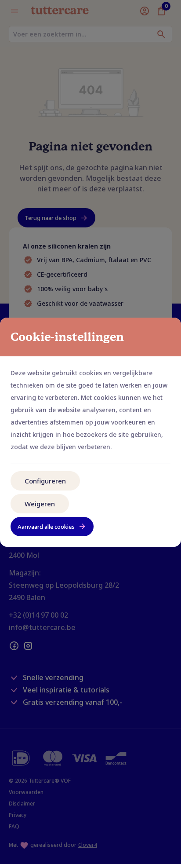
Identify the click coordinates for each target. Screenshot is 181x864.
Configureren (45, 480)
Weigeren (40, 503)
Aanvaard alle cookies (46, 527)
